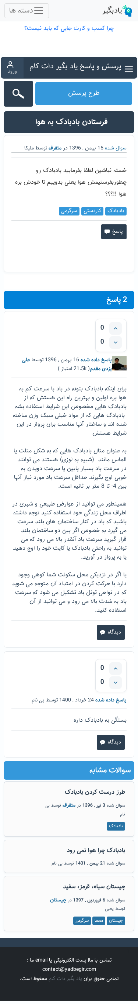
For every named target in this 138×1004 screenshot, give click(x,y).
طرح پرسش (84, 93)
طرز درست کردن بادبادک (95, 792)
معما (99, 920)
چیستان (58, 900)
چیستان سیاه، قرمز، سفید (94, 886)
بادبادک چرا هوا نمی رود (96, 850)
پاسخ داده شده (95, 360)
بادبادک (115, 211)
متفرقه (55, 148)
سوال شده (115, 148)
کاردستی (92, 211)
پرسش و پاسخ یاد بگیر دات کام (75, 66)
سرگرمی (69, 211)
